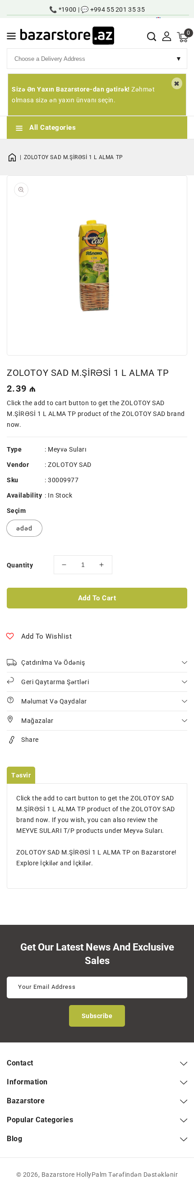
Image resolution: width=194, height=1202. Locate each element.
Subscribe (97, 1015)
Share (30, 739)
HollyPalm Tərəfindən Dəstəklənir (127, 1174)
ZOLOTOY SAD (70, 464)
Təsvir (21, 775)
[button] (11, 38)
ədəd (24, 528)
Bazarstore (58, 1174)
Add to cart (97, 598)
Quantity (20, 565)
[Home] (15, 157)
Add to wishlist (46, 636)
